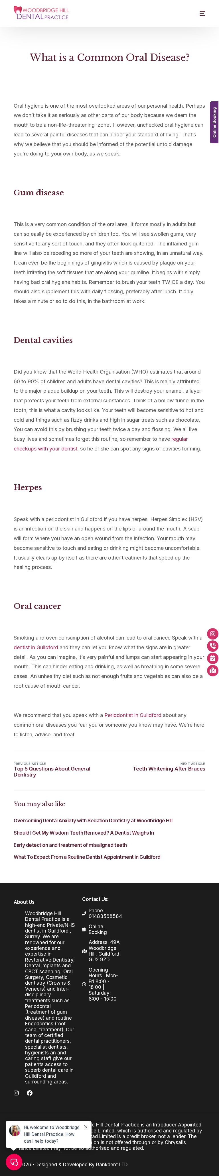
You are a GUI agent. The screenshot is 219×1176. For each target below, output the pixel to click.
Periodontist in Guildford (133, 715)
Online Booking (214, 122)
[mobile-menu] (197, 13)
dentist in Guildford (36, 647)
